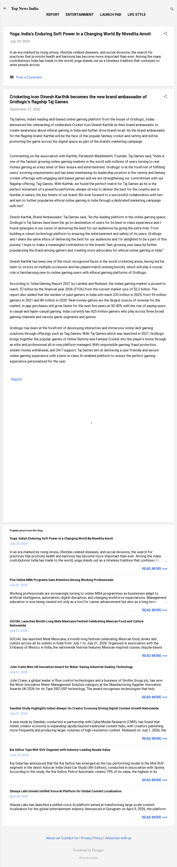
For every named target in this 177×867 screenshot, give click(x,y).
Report (52, 14)
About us (52, 838)
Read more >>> (154, 569)
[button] (165, 33)
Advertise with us (118, 838)
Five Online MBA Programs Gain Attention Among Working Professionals (61, 580)
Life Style (137, 14)
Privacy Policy (91, 838)
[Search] (172, 9)
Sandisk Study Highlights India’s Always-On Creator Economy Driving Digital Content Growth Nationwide (84, 708)
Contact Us (69, 838)
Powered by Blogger (88, 850)
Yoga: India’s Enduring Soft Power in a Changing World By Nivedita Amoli (80, 33)
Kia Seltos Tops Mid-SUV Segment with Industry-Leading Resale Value (60, 750)
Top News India (24, 8)
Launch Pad (110, 14)
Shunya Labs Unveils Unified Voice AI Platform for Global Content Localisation (66, 791)
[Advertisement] (88, 490)
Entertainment (80, 14)
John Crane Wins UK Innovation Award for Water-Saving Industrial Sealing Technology (71, 667)
